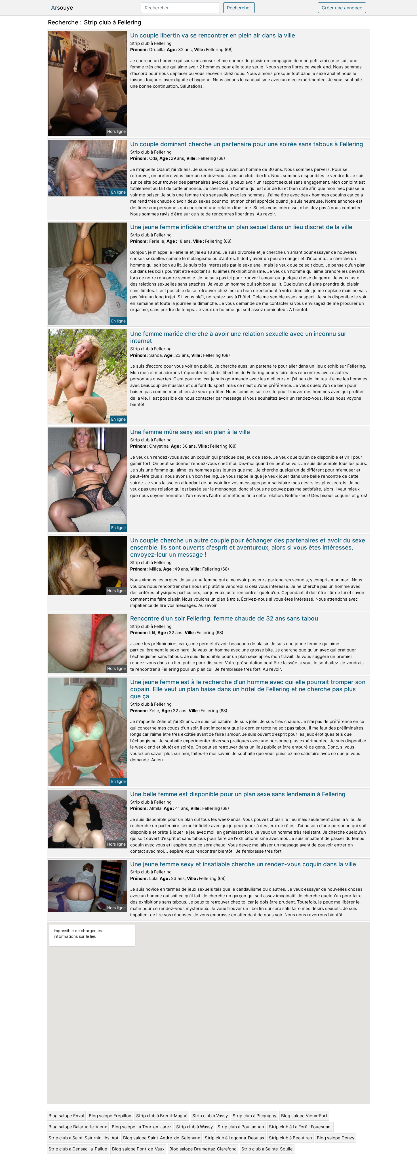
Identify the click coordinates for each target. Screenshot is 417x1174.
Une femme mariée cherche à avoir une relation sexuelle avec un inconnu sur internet (238, 337)
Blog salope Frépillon (110, 1115)
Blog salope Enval (66, 1115)
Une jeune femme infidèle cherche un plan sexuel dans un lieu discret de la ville (241, 226)
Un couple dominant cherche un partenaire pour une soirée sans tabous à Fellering (246, 144)
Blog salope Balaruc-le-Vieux (78, 1126)
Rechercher (239, 8)
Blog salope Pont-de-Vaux (138, 1149)
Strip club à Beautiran (290, 1138)
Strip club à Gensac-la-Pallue (78, 1149)
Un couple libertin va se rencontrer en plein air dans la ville (212, 35)
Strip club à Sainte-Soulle (267, 1149)
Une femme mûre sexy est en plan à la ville (190, 431)
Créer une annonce (342, 8)
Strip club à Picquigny (254, 1115)
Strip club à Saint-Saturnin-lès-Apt (83, 1138)
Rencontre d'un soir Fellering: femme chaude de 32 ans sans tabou (224, 618)
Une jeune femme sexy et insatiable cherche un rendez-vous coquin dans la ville (243, 864)
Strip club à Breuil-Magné (162, 1115)
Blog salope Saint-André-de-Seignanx (161, 1138)
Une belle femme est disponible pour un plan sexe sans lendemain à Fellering (238, 794)
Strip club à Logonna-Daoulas (234, 1138)
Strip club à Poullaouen (241, 1126)
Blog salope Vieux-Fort (304, 1115)
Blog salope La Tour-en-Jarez (141, 1126)
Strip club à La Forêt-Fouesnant (300, 1126)
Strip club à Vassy (210, 1115)
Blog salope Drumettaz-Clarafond (203, 1149)
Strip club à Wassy (194, 1126)
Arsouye (62, 7)
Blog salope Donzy (335, 1138)
